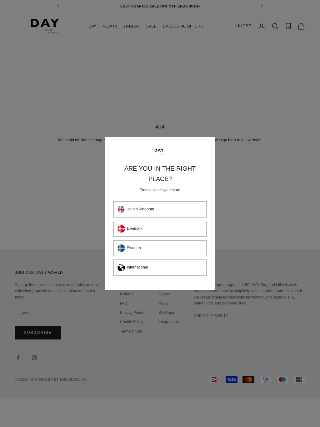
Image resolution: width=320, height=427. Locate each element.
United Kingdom (140, 209)
